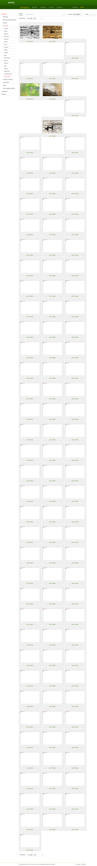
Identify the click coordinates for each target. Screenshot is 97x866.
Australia (6, 28)
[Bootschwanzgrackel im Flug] (29, 204)
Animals (5, 23)
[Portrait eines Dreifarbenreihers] (75, 799)
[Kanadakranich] (29, 184)
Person (51, 7)
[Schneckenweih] (29, 327)
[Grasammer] (52, 184)
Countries (5, 25)
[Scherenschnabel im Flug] (52, 615)
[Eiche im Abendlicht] (29, 717)
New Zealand (7, 57)
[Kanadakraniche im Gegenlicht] (52, 758)
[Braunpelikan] (75, 574)
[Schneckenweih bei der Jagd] (29, 225)
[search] (64, 14)
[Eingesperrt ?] (29, 430)
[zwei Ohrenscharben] (75, 48)
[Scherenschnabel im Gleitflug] (75, 635)
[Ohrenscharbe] (29, 32)
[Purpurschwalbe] (52, 69)
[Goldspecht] (29, 389)
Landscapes (6, 82)
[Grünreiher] (75, 69)
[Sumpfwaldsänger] (75, 410)
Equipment (5, 91)
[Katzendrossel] (52, 430)
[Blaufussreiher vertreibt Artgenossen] (29, 676)
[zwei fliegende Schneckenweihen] (75, 266)
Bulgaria (6, 33)
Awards (4, 94)
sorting (70, 14)
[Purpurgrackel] (75, 368)
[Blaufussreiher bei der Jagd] (75, 656)
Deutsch (75, 7)
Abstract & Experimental (9, 20)
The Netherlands (8, 74)
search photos (21, 14)
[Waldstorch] (75, 430)
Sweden (6, 68)
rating (86, 14)
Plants (4, 85)
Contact (59, 7)
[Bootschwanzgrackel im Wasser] (75, 348)
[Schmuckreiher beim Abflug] (75, 779)
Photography (24, 7)
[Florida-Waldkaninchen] (29, 348)
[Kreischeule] (29, 615)
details (31, 41)
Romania (6, 63)
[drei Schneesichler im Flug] (29, 779)
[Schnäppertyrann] (29, 594)
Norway (6, 60)
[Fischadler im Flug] (52, 594)
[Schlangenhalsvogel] (75, 676)
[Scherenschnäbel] (29, 738)
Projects (43, 7)
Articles (34, 7)
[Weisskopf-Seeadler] (29, 307)
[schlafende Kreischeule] (75, 594)
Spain (5, 66)
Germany (6, 47)
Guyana (6, 50)
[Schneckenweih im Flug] (52, 204)
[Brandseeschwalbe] (52, 635)
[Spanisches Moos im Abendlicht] (75, 697)
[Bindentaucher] (29, 163)
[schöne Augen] (75, 143)
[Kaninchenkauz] (52, 779)
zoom (28, 41)
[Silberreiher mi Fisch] (29, 799)
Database (4, 14)
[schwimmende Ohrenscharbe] (52, 163)
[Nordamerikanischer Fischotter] (75, 512)
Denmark (6, 39)
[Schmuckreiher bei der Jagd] (29, 492)
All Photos (5, 17)
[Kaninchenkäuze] (52, 820)
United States (7, 76)
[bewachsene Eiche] (52, 717)
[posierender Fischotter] (52, 492)
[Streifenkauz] (75, 184)
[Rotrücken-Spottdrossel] (52, 410)
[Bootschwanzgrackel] (52, 348)
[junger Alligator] (29, 697)
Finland (6, 41)
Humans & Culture (8, 79)
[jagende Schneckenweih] (52, 286)
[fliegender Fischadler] (75, 492)
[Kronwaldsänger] (52, 327)
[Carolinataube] (29, 89)
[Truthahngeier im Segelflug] (75, 163)
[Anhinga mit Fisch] (29, 553)
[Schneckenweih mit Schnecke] (52, 245)
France (5, 44)
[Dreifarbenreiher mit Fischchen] (29, 820)
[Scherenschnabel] (75, 615)
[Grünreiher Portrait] (75, 553)
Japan (5, 55)
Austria (5, 31)
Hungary (6, 52)
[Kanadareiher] (75, 471)
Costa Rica (6, 36)
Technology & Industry (9, 88)
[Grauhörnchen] (29, 512)
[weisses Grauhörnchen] (52, 89)
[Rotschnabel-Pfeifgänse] (29, 410)
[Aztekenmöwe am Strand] (52, 656)
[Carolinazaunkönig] (52, 738)
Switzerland (7, 71)
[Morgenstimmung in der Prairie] (75, 738)
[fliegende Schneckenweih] (29, 286)
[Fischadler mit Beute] (52, 697)
